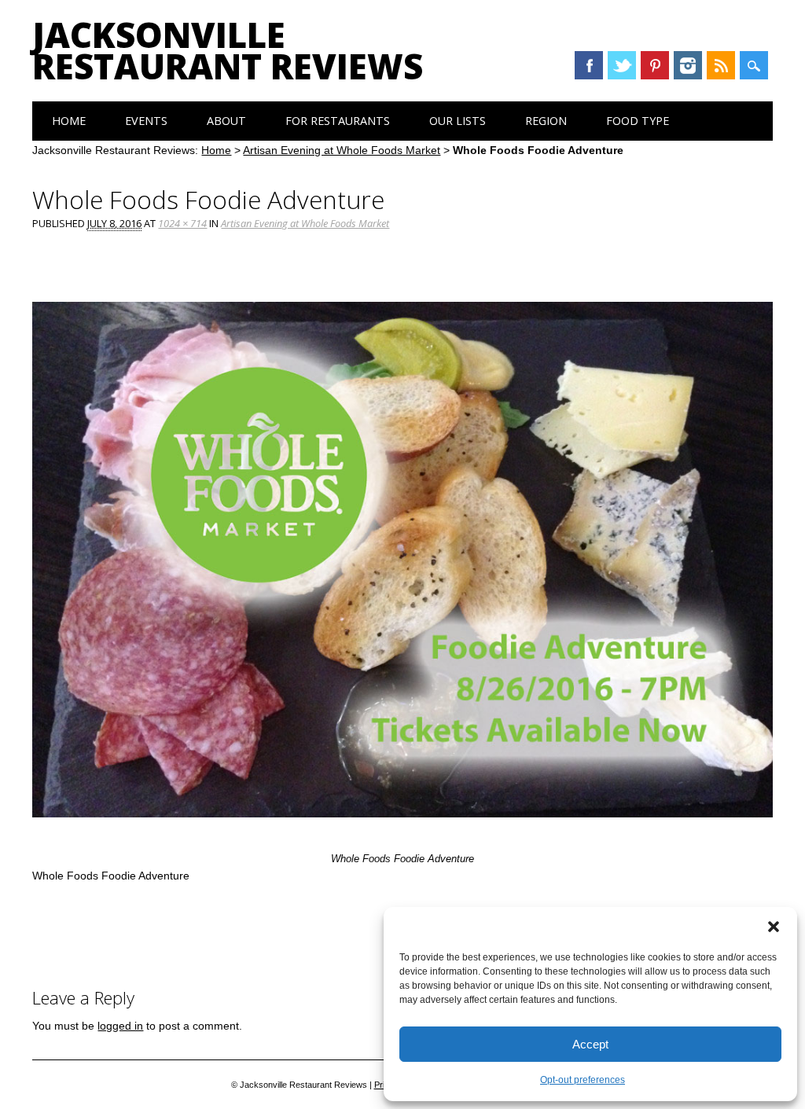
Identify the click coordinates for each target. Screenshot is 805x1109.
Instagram (688, 65)
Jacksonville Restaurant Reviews (227, 50)
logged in (120, 1025)
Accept (590, 1044)
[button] (773, 927)
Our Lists (457, 120)
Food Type (637, 120)
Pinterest (655, 65)
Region (546, 120)
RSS (721, 65)
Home (69, 120)
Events (146, 120)
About (226, 120)
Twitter (622, 65)
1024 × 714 (182, 223)
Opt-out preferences (582, 1079)
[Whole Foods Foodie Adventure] (402, 832)
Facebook (589, 65)
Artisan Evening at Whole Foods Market (341, 150)
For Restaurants (337, 120)
